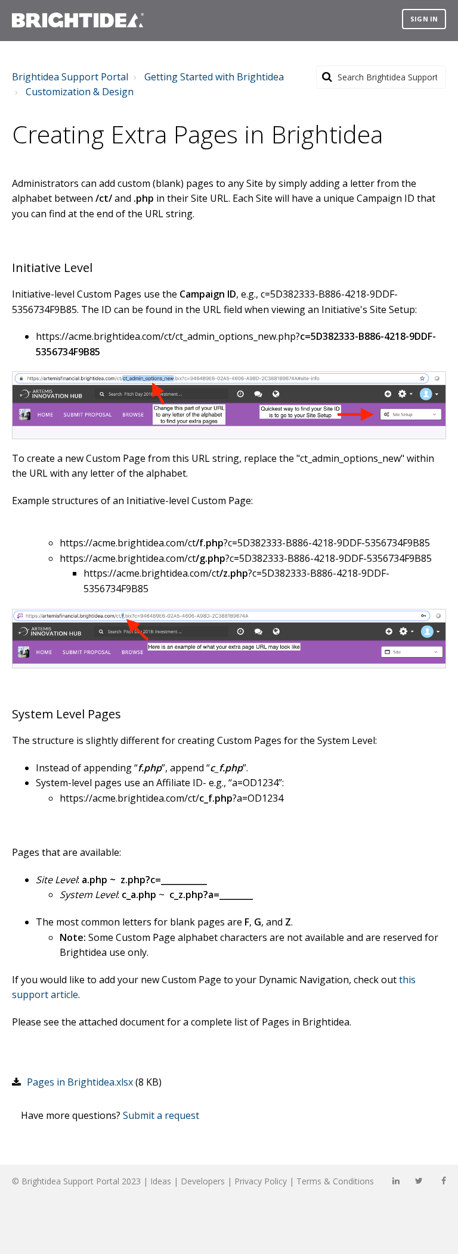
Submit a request (161, 1115)
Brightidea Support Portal (70, 76)
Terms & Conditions (335, 1181)
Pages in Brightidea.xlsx (80, 1082)
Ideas (160, 1181)
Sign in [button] (424, 18)
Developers (203, 1181)
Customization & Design (80, 91)
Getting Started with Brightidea (214, 76)
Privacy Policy (260, 1181)
